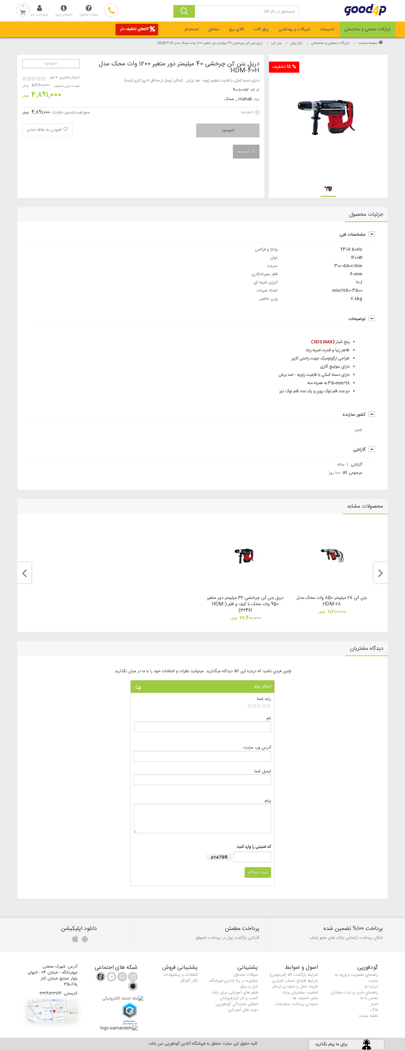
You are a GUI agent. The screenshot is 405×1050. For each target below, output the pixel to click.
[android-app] (84, 940)
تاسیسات (327, 29)
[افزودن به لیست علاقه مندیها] (47, 130)
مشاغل (213, 29)
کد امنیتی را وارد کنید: (253, 847)
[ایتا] (100, 978)
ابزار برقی (296, 43)
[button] (52, 1010)
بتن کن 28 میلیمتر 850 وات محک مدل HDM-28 (331, 601)
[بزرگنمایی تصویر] (327, 118)
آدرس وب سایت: (257, 747)
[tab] (368, 29)
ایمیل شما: (262, 771)
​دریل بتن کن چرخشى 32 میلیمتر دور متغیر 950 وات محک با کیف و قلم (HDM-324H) (245, 604)
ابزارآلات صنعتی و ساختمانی (367, 29)
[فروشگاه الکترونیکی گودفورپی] (371, 10)
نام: (268, 718)
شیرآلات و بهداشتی (294, 29)
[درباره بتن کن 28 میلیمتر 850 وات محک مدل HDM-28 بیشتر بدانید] (332, 556)
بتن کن (276, 43)
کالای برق (236, 29)
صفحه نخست (367, 43)
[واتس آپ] (121, 978)
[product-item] (328, 189)
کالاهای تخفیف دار (134, 29)
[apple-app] (74, 940)
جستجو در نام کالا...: (277, 12)
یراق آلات (261, 29)
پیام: (267, 800)
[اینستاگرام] (132, 978)
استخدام (192, 29)
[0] (259, 705)
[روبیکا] (133, 988)
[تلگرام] (110, 978)
